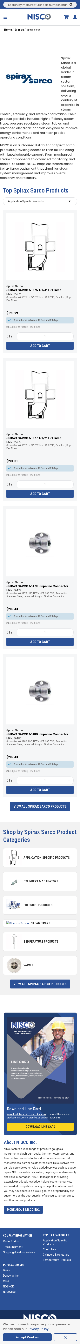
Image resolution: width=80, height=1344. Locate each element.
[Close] (65, 1337)
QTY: (9, 336)
